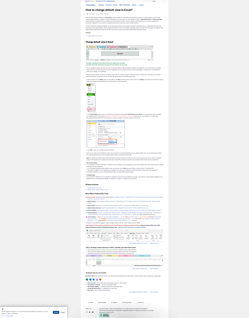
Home (91, 302)
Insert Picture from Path (124, 218)
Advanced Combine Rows (115, 220)
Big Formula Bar (116, 212)
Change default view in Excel (95, 35)
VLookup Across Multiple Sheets (131, 205)
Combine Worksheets (93, 214)
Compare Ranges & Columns (154, 210)
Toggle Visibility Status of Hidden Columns (135, 210)
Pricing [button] (115, 5)
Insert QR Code (114, 218)
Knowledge (103, 302)
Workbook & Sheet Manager (129, 212)
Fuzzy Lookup (145, 205)
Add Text (106, 217)
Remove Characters (114, 217)
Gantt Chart (135, 217)
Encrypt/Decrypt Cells (106, 214)
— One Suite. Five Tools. (100, 1)
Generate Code (130, 197)
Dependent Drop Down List (125, 208)
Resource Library (142, 212)
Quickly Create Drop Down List (109, 208)
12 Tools (99, 217)
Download (108, 5)
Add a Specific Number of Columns (105, 210)
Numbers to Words (149, 218)
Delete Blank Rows (121, 201)
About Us (140, 302)
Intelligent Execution (120, 197)
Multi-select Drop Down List (141, 208)
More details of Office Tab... (140, 268)
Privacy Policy (128, 302)
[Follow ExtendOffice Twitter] (90, 312)
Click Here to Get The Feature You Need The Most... (132, 227)
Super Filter (128, 214)
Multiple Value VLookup (115, 205)
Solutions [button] (101, 5)
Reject (63, 312)
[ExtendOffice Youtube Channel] (93, 312)
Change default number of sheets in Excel (98, 189)
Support (134, 5)
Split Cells (124, 220)
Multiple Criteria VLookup (101, 205)
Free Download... (154, 243)
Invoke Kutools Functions (98, 199)
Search (142, 5)
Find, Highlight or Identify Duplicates (106, 201)
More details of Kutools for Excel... (138, 243)
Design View (108, 212)
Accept (56, 312)
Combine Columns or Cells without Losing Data (139, 201)
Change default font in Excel (95, 188)
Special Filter (136, 214)
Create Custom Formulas (142, 197)
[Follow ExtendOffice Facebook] (87, 312)
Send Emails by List (118, 214)
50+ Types (127, 217)
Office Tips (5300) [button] (124, 5)
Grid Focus (100, 212)
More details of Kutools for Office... (138, 292)
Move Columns (119, 210)
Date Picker (157, 212)
